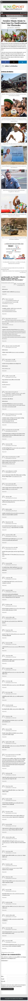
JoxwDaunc (8, 655)
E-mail (2, 979)
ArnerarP (7, 889)
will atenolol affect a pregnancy (17, 513)
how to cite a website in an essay (16, 893)
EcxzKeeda (8, 668)
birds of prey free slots (10, 547)
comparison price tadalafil (18, 659)
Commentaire (4, 960)
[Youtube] (25, 13)
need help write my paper (11, 429)
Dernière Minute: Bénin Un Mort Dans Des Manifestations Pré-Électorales (14, 23)
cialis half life (16, 709)
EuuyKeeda (8, 590)
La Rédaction (11, 27)
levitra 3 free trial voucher (19, 608)
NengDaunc (8, 630)
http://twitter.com (9, 359)
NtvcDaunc (8, 692)
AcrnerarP (7, 563)
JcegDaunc (8, 577)
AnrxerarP (7, 824)
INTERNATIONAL (14, 18)
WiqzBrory (8, 716)
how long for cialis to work (18, 906)
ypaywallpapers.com (10, 471)
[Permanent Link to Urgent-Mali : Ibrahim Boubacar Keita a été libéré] (14, 133)
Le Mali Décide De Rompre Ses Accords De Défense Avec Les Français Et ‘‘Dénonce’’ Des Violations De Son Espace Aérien (14, 120)
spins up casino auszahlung (11, 345)
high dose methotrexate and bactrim (16, 500)
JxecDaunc (8, 927)
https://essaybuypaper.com (11, 456)
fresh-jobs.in (20, 283)
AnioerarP (7, 729)
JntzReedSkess (9, 617)
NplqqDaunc (8, 522)
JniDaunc (7, 496)
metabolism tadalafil (16, 919)
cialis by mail (17, 720)
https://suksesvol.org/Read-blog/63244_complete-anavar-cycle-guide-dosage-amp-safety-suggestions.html (14, 393)
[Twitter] (20, 13)
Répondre (4, 294)
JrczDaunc (8, 681)
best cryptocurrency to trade (12, 754)
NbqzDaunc (8, 786)
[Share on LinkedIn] (22, 62)
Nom (2, 976)
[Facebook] (22, 13)
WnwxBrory (8, 811)
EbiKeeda (7, 509)
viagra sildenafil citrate (18, 802)
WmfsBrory (8, 864)
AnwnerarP (8, 444)
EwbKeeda (8, 902)
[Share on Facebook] (5, 62)
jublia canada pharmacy (17, 581)
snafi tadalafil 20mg (12, 621)
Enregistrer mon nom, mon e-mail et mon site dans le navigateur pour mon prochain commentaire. (13, 985)
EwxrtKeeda (8, 705)
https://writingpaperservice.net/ (12, 414)
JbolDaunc (7, 773)
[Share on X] (14, 62)
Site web (3, 981)
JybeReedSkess (9, 837)
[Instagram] (23, 13)
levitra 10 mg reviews (13, 646)
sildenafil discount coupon (17, 634)
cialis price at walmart (15, 745)
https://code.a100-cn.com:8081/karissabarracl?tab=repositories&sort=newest (10, 301)
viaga (16, 790)
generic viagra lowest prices (18, 880)
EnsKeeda (7, 798)
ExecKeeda (8, 940)
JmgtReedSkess (9, 915)
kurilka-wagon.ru (9, 375)
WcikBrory (7, 604)
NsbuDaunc (8, 876)
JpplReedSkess (9, 741)
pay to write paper (9, 483)
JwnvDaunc (8, 851)
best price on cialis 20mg (16, 672)
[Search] (26, 13)
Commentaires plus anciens (7, 282)
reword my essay (16, 931)
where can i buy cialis (14, 685)
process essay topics (14, 868)
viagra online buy (18, 855)
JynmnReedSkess (9, 534)
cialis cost (14, 696)
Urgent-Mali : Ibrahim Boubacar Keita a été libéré (14, 143)
